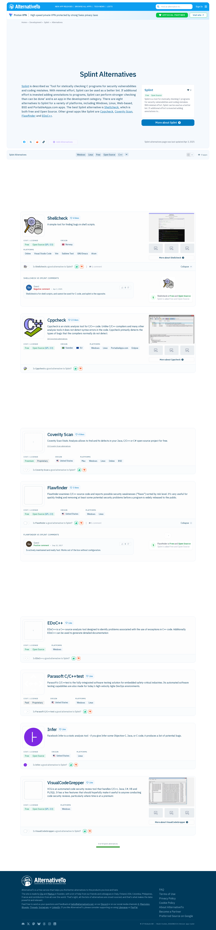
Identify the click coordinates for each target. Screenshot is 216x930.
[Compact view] (192, 154)
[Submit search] (158, 7)
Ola (41, 893)
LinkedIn (56, 907)
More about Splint (166, 122)
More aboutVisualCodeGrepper (170, 822)
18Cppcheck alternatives (57, 339)
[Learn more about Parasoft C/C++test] (33, 684)
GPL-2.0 (48, 514)
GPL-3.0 (48, 244)
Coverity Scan (123, 111)
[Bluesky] (38, 923)
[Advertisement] (108, 45)
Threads (34, 907)
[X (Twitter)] (28, 923)
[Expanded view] (188, 154)
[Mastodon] (33, 923)
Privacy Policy (167, 898)
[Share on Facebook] (24, 142)
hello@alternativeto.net (82, 904)
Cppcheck (106, 111)
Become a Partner (170, 911)
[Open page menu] (206, 6)
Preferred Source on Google (176, 916)
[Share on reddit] (37, 142)
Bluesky (25, 907)
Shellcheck (111, 107)
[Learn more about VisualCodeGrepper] (33, 790)
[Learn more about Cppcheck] (33, 328)
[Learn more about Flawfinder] (33, 495)
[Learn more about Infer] (33, 737)
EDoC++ (47, 115)
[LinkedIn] (54, 923)
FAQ (161, 889)
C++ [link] (120, 154)
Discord (104, 904)
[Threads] (44, 923)
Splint (25, 86)
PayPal (134, 907)
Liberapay (123, 907)
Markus (51, 893)
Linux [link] (90, 154)
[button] (74, 218)
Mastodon (145, 904)
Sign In (199, 6)
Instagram (44, 907)
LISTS (110, 7)
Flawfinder (29, 115)
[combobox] (174, 6)
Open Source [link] (109, 154)
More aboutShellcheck (170, 257)
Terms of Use (167, 894)
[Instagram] (49, 923)
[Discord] (23, 923)
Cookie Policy (167, 902)
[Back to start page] (28, 6)
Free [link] (98, 154)
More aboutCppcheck (170, 359)
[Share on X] (30, 142)
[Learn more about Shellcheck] (33, 226)
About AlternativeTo (171, 907)
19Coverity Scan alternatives (59, 446)
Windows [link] (81, 154)
